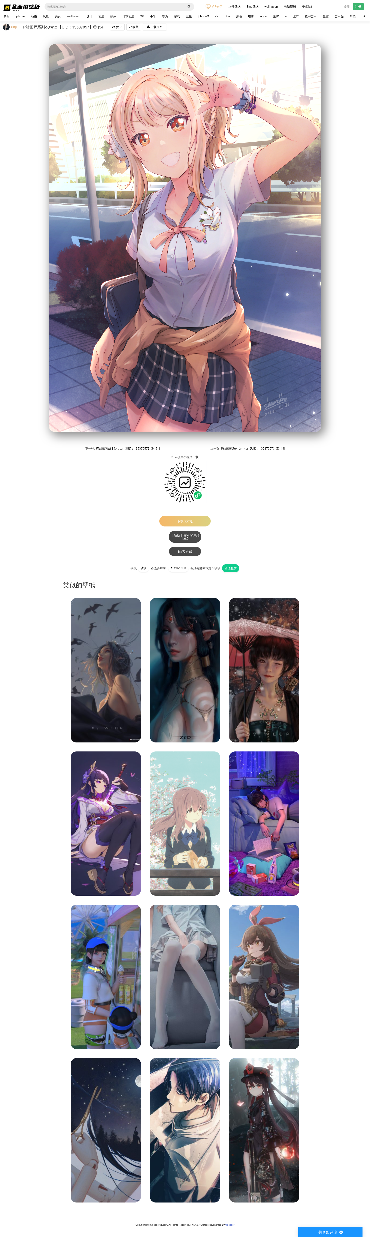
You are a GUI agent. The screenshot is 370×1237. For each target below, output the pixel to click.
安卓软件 (308, 6)
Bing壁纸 (252, 6)
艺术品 (339, 16)
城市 (296, 16)
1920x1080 (178, 568)
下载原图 (156, 27)
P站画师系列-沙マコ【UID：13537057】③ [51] (128, 448)
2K (142, 16)
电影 (251, 16)
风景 (46, 16)
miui (364, 16)
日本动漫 (128, 16)
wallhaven (271, 6)
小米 (153, 16)
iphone (20, 16)
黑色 (239, 16)
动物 (34, 16)
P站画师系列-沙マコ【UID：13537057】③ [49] (253, 448)
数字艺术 (311, 16)
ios (228, 16)
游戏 (177, 16)
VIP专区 (216, 6)
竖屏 (276, 16)
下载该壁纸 (185, 521)
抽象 (113, 16)
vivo (217, 16)
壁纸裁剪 (231, 568)
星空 (326, 16)
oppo (263, 16)
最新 (6, 16)
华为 (165, 16)
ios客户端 (185, 551)
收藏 (135, 27)
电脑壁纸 (290, 6)
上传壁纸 (234, 6)
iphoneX (203, 16)
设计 (89, 16)
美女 (58, 16)
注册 (358, 6)
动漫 (101, 16)
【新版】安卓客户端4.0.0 (185, 537)
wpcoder (229, 1224)
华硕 (353, 16)
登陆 (347, 6)
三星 (189, 16)
